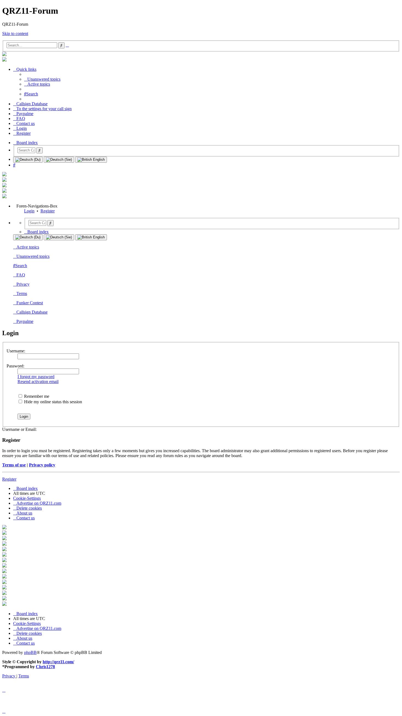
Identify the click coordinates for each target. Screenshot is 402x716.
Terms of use (14, 465)
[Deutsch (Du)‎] (28, 160)
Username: (16, 351)
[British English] (91, 160)
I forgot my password (36, 376)
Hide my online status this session (52, 401)
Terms (21, 293)
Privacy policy (42, 465)
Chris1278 (45, 666)
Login (29, 211)
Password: (15, 366)
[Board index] (4, 54)
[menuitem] (42, 79)
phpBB (30, 652)
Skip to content (15, 33)
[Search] (39, 150)
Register (47, 211)
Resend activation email (38, 381)
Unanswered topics (32, 256)
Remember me (36, 396)
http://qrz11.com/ (58, 661)
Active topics (27, 247)
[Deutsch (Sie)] (59, 160)
